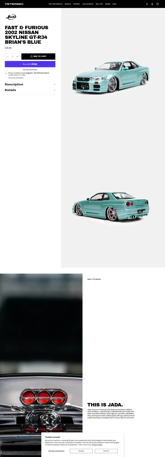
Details (10, 90)
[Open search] (147, 4)
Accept (81, 451)
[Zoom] (113, 73)
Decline (106, 451)
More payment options (30, 69)
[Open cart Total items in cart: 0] (157, 4)
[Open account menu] (152, 4)
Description (14, 84)
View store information (15, 78)
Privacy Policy (97, 445)
